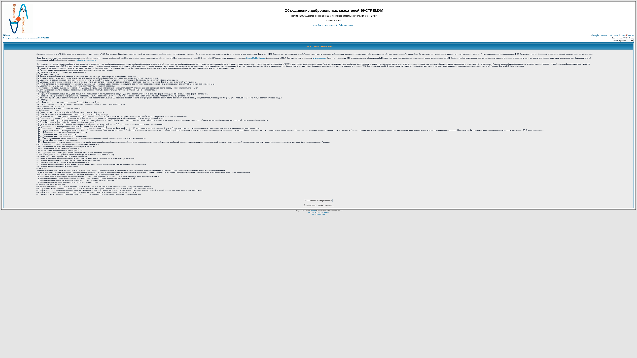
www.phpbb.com (319, 58)
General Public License (255, 58)
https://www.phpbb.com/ (86, 60)
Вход (7, 36)
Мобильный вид (318, 214)
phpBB (313, 210)
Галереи (603, 36)
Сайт (623, 36)
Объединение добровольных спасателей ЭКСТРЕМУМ (26, 38)
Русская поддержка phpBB (318, 212)
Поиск (615, 36)
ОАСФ (631, 36)
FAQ (595, 36)
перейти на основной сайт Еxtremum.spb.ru (333, 25)
